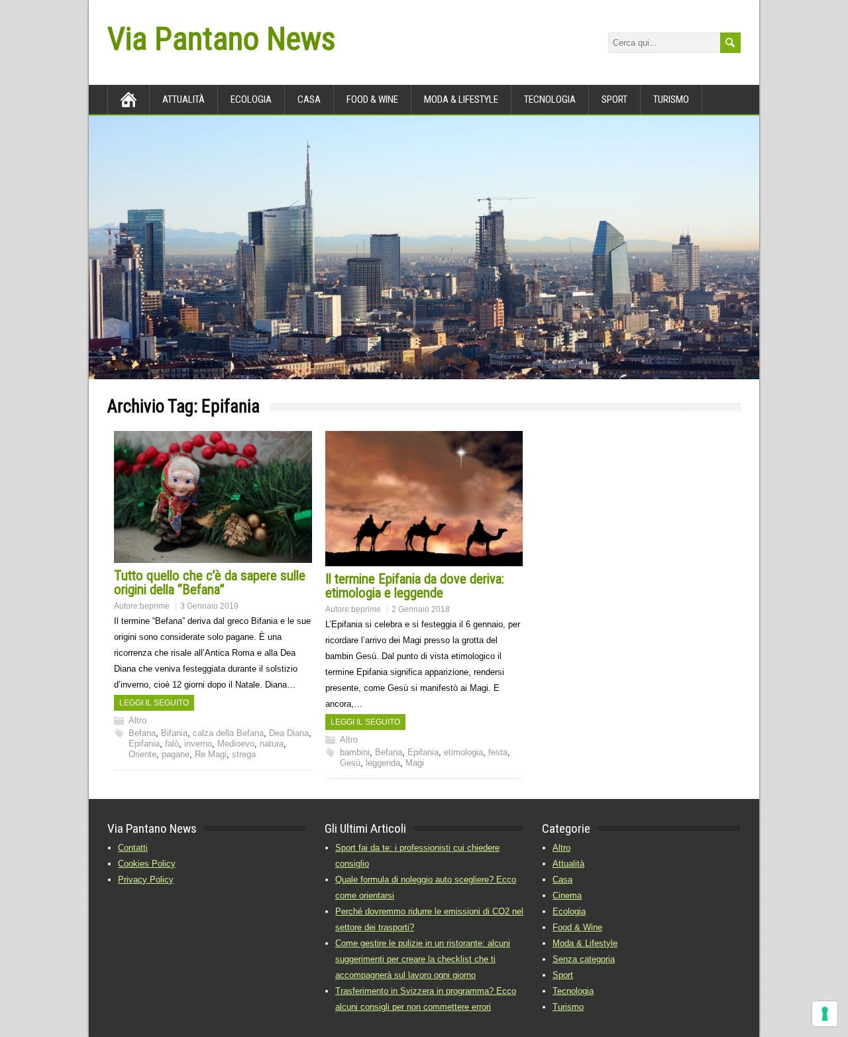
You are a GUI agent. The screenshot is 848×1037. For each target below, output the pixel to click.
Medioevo (235, 744)
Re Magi (211, 754)
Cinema (567, 895)
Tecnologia (550, 99)
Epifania (144, 744)
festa (497, 752)
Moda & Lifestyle (585, 943)
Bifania (174, 733)
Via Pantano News (221, 39)
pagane (175, 754)
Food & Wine (372, 99)
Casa (309, 99)
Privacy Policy (146, 879)
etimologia (463, 752)
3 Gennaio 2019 (209, 606)
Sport (614, 99)
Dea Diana (289, 733)
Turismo (671, 99)
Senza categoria (584, 959)
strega (244, 754)
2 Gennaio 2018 (421, 609)
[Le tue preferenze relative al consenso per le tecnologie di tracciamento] (824, 1013)
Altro (137, 720)
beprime (155, 606)
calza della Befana (228, 733)
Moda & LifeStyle (461, 99)
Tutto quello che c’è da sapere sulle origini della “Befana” (209, 582)
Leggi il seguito (154, 702)
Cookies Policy (147, 864)
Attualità (183, 99)
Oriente (142, 754)
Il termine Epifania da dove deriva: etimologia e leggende (414, 586)
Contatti (133, 848)
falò (172, 744)
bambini (355, 752)
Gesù (350, 763)
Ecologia (251, 99)
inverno (198, 744)
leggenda (383, 763)
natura (272, 744)
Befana (142, 733)
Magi (414, 763)
